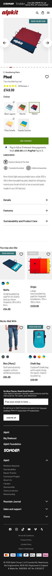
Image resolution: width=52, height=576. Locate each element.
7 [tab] (20, 67)
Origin (33, 286)
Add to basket (26, 141)
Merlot (35, 114)
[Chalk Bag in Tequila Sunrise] (43, 356)
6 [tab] (17, 67)
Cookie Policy (26, 544)
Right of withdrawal (26, 549)
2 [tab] (4, 67)
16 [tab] (46, 67)
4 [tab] (10, 67)
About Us (7, 480)
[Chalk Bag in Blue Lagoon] (30, 356)
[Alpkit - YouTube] (29, 529)
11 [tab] (31, 67)
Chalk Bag (35, 363)
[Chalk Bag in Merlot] (34, 356)
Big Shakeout (10, 438)
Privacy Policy (22, 410)
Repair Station (9, 473)
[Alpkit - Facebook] (10, 529)
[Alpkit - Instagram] (16, 529)
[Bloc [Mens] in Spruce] (3, 356)
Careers (6, 483)
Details (7, 199)
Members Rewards (11, 465)
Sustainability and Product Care (20, 221)
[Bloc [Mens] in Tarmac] (7, 356)
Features (8, 210)
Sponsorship (9, 487)
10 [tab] (28, 67)
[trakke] (20, 3)
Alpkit (6, 432)
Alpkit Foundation (12, 444)
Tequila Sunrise (24, 130)
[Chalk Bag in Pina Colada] (39, 356)
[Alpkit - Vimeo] (35, 529)
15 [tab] (43, 67)
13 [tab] (37, 67)
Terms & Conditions (26, 535)
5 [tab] (14, 67)
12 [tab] (34, 67)
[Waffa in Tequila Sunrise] (7, 283)
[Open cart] (42, 12)
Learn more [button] (8, 154)
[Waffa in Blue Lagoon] (3, 283)
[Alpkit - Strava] (41, 529)
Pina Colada (9, 130)
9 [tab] (26, 67)
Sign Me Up (11, 417)
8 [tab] (23, 67)
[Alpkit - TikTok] (22, 529)
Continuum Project (11, 476)
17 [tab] (49, 67)
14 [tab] (40, 67)
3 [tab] (7, 67)
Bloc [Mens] (9, 363)
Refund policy (9, 494)
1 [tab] (1, 67)
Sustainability (9, 469)
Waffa (6, 289)
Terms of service (10, 490)
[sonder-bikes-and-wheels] (8, 4)
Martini (23, 114)
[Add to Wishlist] (47, 77)
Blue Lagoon (9, 114)
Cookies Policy (34, 410)
